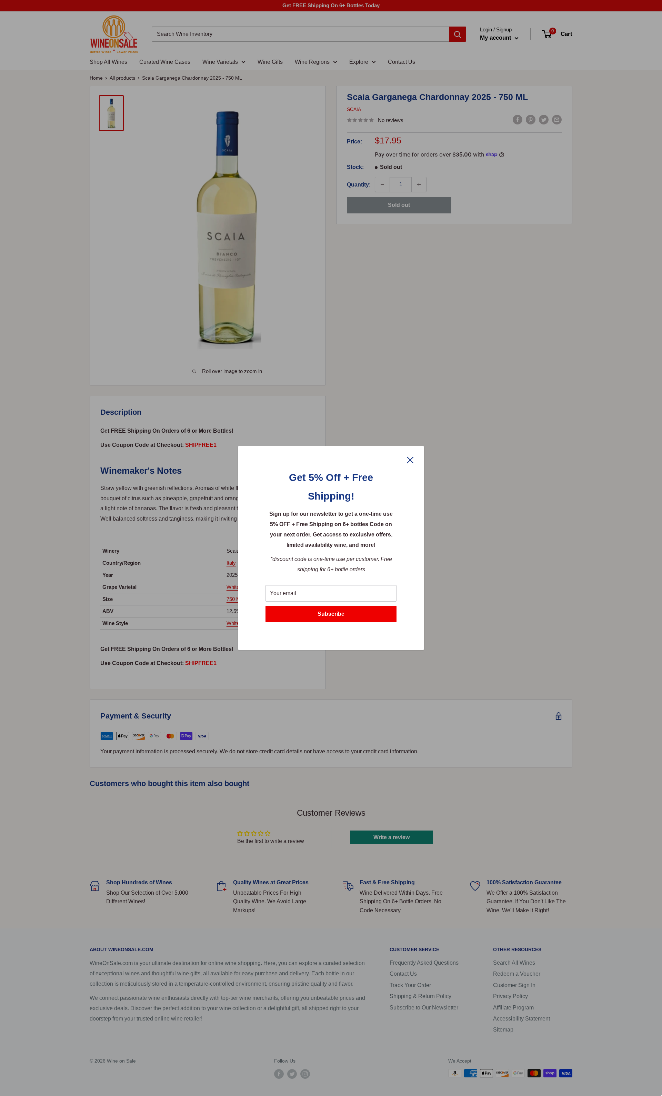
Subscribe (331, 614)
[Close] (410, 459)
